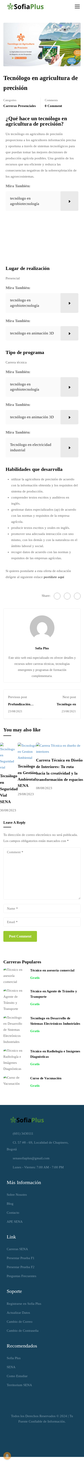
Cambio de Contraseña (23, 1330)
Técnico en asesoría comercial (52, 970)
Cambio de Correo (19, 1321)
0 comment (53, 106)
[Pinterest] (77, 596)
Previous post (17, 697)
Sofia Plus (14, 1358)
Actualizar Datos (18, 1312)
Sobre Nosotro (17, 1194)
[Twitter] (67, 596)
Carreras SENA (17, 1249)
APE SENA (15, 1221)
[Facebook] (57, 596)
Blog (10, 1203)
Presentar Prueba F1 (20, 1258)
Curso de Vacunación (45, 1078)
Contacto (13, 1212)
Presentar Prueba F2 (20, 1267)
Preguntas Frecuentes (21, 1276)
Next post (69, 697)
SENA (11, 1367)
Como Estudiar (17, 1376)
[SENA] (27, 1119)
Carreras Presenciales (19, 106)
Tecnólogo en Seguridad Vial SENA (9, 789)
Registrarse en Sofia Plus (24, 1303)
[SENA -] (25, 6)
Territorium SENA (19, 1385)
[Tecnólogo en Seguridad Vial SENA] (9, 756)
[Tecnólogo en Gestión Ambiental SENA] (27, 751)
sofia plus (42, 648)
